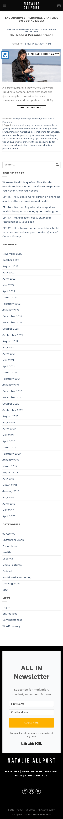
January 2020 (11, 459)
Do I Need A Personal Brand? (31, 35)
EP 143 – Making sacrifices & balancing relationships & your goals (26, 219)
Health (6, 552)
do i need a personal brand (44, 125)
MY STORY (12, 771)
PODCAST (51, 771)
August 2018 (10, 472)
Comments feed (12, 619)
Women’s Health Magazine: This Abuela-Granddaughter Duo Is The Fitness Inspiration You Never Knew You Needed (31, 186)
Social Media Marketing (16, 577)
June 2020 (9, 428)
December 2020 (12, 391)
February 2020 (11, 453)
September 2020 (12, 410)
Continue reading (31, 108)
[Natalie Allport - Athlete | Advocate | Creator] (31, 5)
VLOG (18, 775)
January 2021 (10, 384)
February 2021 (11, 378)
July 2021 (8, 347)
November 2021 (12, 322)
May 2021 (8, 359)
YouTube (31, 810)
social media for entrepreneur (26, 145)
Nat (49, 44)
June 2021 (8, 353)
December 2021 (12, 316)
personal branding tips (27, 138)
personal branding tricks (25, 142)
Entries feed (9, 613)
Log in (6, 607)
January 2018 (10, 491)
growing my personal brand (16, 128)
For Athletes (9, 546)
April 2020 (8, 441)
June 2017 (8, 503)
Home (11, 810)
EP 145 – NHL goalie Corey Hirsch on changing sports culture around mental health (31, 199)
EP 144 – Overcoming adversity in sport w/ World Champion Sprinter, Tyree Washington (30, 209)
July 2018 (8, 478)
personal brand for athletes (45, 132)
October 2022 (10, 259)
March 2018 (9, 484)
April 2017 (8, 516)
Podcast (35, 29)
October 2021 (10, 328)
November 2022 (12, 253)
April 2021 (8, 366)
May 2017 (8, 509)
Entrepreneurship (18, 29)
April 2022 (8, 291)
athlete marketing (20, 125)
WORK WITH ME (32, 771)
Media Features (12, 564)
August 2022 (10, 266)
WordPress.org (11, 626)
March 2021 (9, 372)
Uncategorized (11, 583)
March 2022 (9, 297)
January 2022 (10, 309)
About (20, 810)
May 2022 (8, 285)
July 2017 (8, 497)
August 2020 (10, 416)
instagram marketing (19, 132)
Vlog (5, 589)
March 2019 (9, 466)
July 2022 (8, 272)
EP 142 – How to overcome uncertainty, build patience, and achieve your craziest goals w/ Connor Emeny (30, 232)
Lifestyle (7, 558)
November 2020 (12, 397)
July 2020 (8, 422)
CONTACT (40, 775)
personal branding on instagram (18, 135)
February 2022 (11, 303)
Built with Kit (31, 744)
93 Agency (8, 533)
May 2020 (8, 434)
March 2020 (9, 447)
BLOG (28, 775)
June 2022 (9, 278)
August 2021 (10, 341)
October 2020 (10, 403)
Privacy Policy (46, 810)
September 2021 (12, 335)
